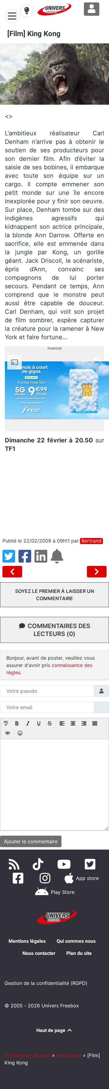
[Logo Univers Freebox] (54, 9)
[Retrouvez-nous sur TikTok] (39, 864)
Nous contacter (38, 953)
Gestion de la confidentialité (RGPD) (46, 983)
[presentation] (6, 724)
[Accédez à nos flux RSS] (15, 864)
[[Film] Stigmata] (97, 571)
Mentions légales (27, 941)
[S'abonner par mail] (58, 560)
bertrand (91, 541)
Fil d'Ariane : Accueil (28, 1055)
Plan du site (79, 953)
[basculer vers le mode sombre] (26, 10)
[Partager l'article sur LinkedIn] (43, 560)
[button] (6, 724)
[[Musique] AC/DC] (13, 571)
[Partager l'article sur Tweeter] (10, 560)
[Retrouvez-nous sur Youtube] (65, 864)
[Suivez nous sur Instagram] (46, 878)
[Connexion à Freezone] (91, 9)
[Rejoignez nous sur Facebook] (19, 878)
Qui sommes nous (76, 941)
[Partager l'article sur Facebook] (26, 560)
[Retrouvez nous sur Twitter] (91, 864)
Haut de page (51, 1030)
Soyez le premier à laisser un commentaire (54, 594)
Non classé (68, 1055)
